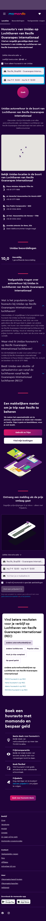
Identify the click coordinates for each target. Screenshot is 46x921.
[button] (4, 14)
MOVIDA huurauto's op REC (16, 690)
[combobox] (12, 55)
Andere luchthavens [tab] (14, 649)
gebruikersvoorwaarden (9, 596)
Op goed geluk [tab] (12, 660)
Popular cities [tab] (33, 649)
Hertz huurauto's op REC (15, 683)
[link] (23, 432)
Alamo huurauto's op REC (15, 686)
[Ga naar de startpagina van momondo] (17, 13)
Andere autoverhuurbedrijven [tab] (18, 643)
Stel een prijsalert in (21, 784)
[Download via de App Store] (23, 901)
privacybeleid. (26, 596)
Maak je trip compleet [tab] (15, 654)
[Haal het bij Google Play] (8, 901)
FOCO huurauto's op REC (15, 679)
